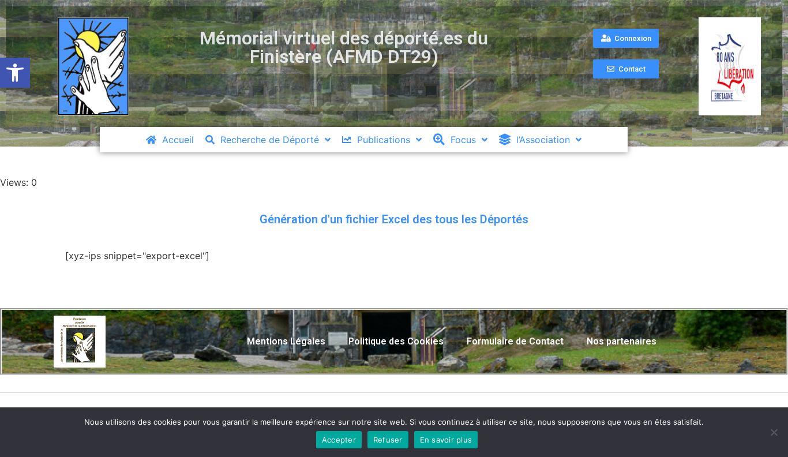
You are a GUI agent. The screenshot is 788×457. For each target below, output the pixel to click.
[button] (15, 73)
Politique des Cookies (396, 341)
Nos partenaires (621, 341)
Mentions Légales (286, 341)
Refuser (388, 439)
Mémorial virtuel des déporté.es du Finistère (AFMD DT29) (344, 47)
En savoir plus (446, 439)
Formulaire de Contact (515, 341)
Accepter (339, 439)
